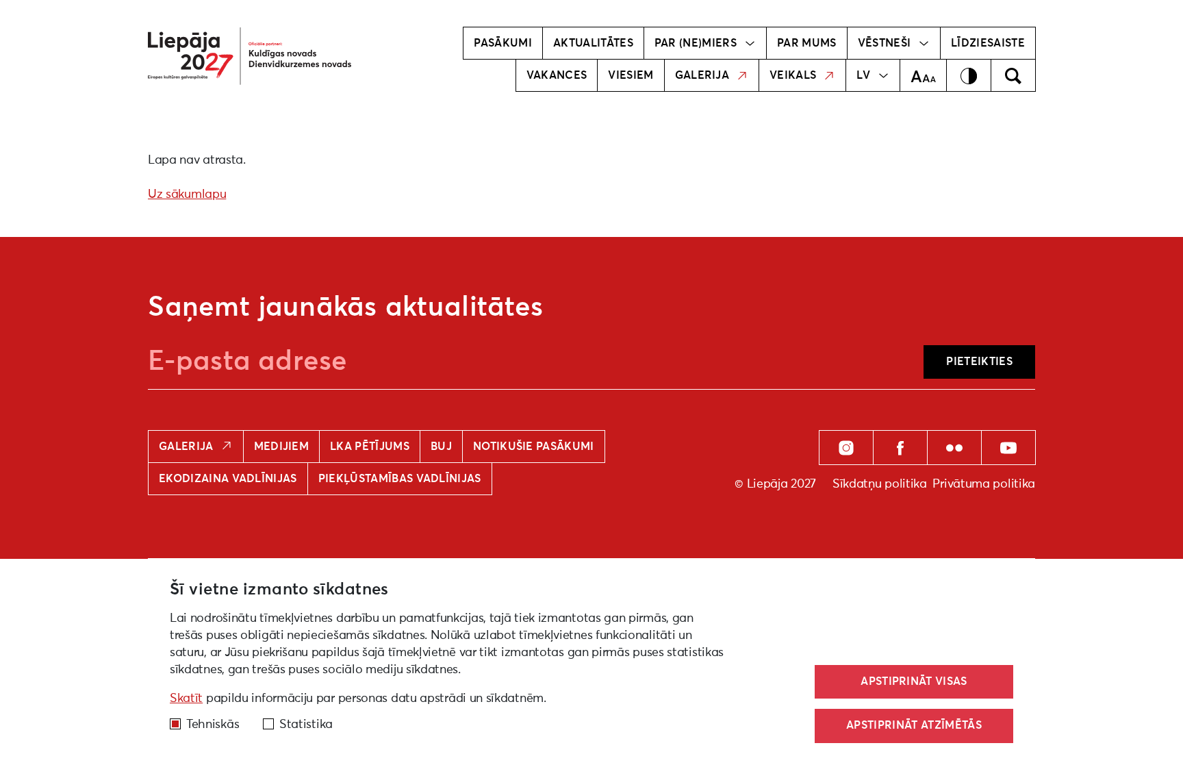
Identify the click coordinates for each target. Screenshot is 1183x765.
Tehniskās (212, 724)
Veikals (792, 75)
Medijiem (281, 446)
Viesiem (630, 75)
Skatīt (186, 698)
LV (863, 75)
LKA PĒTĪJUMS (369, 446)
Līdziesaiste (988, 43)
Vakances (556, 75)
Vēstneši (884, 43)
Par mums (807, 43)
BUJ (441, 446)
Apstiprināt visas (914, 681)
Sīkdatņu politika (879, 484)
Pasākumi (503, 43)
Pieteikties (979, 361)
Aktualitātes (593, 43)
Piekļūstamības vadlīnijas (399, 478)
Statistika (306, 724)
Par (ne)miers (695, 43)
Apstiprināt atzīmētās (914, 725)
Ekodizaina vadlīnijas (228, 478)
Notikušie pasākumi (533, 446)
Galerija (702, 75)
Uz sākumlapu (187, 194)
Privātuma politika (983, 484)
